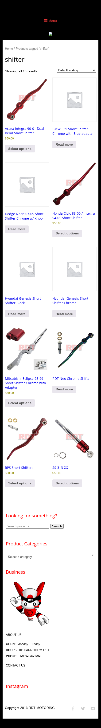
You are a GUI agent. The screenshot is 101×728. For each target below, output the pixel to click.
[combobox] (50, 555)
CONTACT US (15, 665)
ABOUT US (14, 635)
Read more (64, 144)
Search (57, 526)
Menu (52, 21)
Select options (19, 149)
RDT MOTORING (42, 708)
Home (9, 48)
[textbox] (50, 557)
